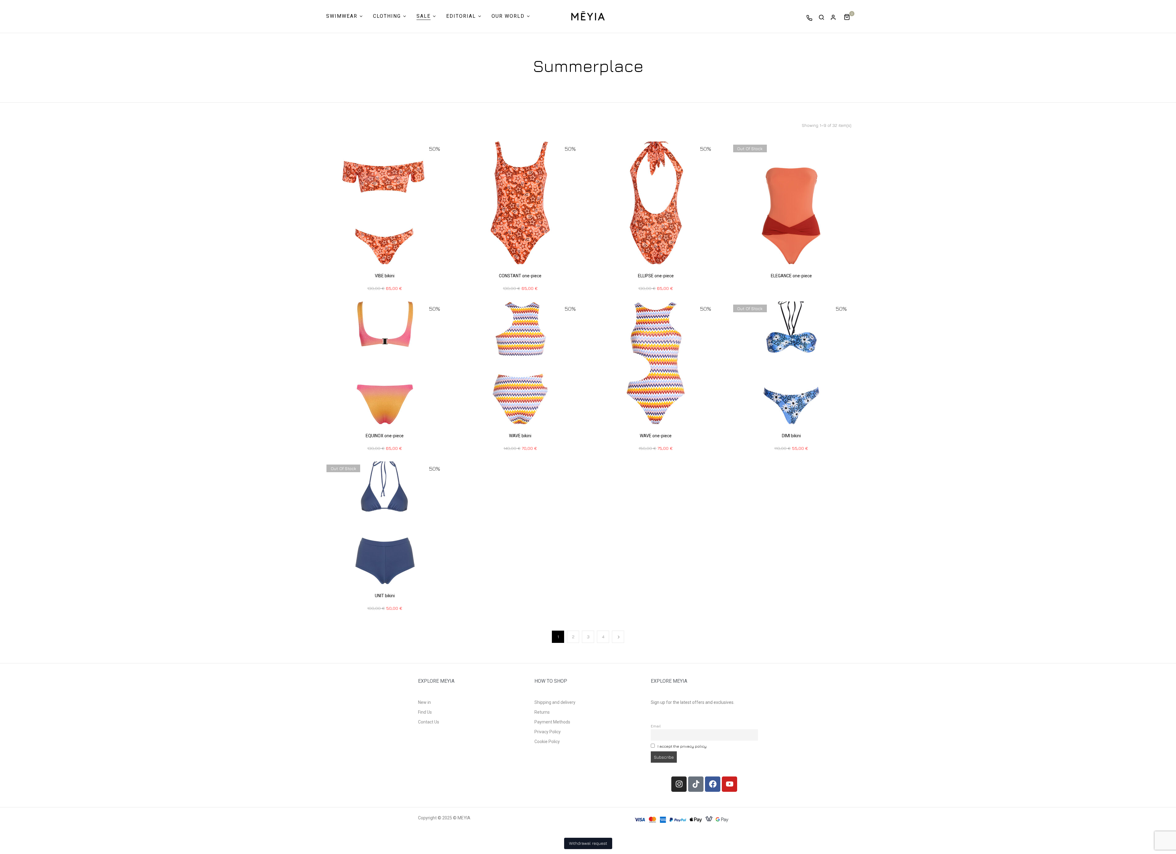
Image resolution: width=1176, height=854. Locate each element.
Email (656, 726)
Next (618, 637)
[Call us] (809, 18)
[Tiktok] (695, 784)
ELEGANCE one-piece (791, 275)
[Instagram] (679, 784)
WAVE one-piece (656, 435)
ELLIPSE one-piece (656, 275)
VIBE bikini (384, 275)
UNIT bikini (385, 595)
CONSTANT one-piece (520, 275)
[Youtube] (729, 784)
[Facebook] (712, 784)
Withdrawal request (588, 843)
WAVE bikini (520, 435)
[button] (849, 16)
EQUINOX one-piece (385, 435)
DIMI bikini (791, 435)
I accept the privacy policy (682, 746)
